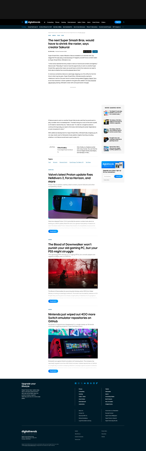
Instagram (78, 383)
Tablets (107, 389)
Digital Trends (30, 24)
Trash (49, 162)
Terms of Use (77, 439)
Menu (22, 22)
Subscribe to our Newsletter (111, 410)
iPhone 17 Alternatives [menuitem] (92, 27)
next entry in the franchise (64, 57)
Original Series (109, 404)
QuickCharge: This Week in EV (76, 162)
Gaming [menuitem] (63, 22)
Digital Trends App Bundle (111, 420)
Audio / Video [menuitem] (81, 22)
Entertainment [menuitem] (72, 22)
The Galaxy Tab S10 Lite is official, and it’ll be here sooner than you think (115, 131)
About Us (81, 410)
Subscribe (118, 176)
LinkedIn (94, 383)
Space (107, 394)
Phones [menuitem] (57, 22)
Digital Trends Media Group (30, 445)
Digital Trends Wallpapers (111, 415)
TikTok (88, 383)
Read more (53, 231)
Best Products (108, 399)
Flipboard (97, 383)
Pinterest (91, 383)
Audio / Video (82, 396)
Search (123, 22)
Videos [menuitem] (103, 22)
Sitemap (103, 436)
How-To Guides (109, 401)
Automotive (82, 404)
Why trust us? (82, 32)
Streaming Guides (109, 396)
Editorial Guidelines (83, 418)
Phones (80, 389)
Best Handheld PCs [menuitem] (67, 27)
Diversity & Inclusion (79, 436)
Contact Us (81, 413)
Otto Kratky (52, 51)
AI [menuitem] (44, 22)
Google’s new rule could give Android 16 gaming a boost (115, 139)
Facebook (75, 383)
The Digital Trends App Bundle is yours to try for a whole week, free (115, 113)
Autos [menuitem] (88, 22)
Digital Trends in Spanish (111, 418)
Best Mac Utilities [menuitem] (57, 27)
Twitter (82, 383)
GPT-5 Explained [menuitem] (117, 27)
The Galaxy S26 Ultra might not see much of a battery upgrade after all (115, 122)
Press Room (104, 433)
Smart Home (82, 399)
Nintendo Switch (63, 162)
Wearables (108, 391)
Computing (81, 391)
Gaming (81, 394)
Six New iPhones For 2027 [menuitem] (45, 27)
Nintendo (55, 162)
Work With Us (77, 433)
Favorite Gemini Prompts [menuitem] (105, 27)
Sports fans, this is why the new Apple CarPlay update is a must (115, 149)
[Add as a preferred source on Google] (87, 51)
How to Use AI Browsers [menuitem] (79, 27)
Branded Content (109, 413)
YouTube (85, 383)
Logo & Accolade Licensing (85, 420)
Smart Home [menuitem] (95, 22)
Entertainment (82, 401)
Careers (76, 430)
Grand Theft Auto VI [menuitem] (33, 27)
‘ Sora (89, 78)
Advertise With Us (83, 415)
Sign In (118, 22)
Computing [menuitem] (50, 22)
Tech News (88, 162)
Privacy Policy (106, 179)
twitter (58, 152)
